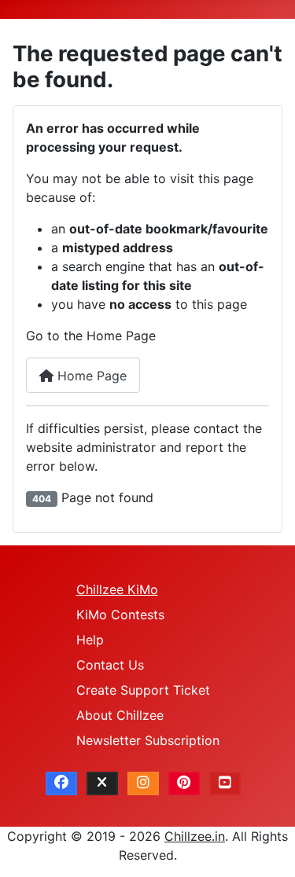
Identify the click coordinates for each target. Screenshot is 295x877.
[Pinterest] (184, 783)
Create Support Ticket (143, 690)
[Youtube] (225, 783)
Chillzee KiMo (117, 589)
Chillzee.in (194, 836)
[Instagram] (143, 783)
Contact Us (110, 665)
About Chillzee (120, 715)
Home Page (90, 375)
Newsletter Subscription (147, 740)
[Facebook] (61, 783)
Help (90, 640)
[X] (102, 783)
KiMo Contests (120, 614)
